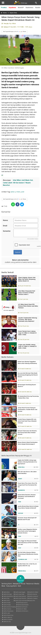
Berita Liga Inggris (20, 592)
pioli (22, 191)
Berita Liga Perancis (20, 598)
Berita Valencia (7, 617)
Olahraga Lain (22, 559)
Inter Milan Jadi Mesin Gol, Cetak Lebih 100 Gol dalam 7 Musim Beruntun (18, 182)
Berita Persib (6, 602)
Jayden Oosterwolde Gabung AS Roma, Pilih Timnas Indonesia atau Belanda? (27, 319)
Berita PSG (32, 600)
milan (18, 191)
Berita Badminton (8, 596)
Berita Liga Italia (19, 594)
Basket (37, 7)
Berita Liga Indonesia (21, 600)
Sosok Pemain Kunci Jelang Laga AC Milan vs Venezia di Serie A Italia (27, 332)
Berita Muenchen (8, 615)
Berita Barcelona (22, 602)
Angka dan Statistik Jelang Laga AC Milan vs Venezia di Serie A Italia (27, 346)
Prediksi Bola (22, 571)
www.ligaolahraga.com (23, 633)
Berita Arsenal (33, 594)
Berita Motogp (7, 594)
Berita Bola (6, 592)
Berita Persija (7, 605)
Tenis (19, 502)
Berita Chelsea (33, 598)
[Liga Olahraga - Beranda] (20, 2)
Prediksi (4, 7)
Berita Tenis (6, 600)
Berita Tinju (6, 598)
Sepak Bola (21, 467)
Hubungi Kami (11, 586)
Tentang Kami (6, 583)
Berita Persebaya (8, 611)
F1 (18, 525)
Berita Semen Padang (9, 607)
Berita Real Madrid (23, 605)
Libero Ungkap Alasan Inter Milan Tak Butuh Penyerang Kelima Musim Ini (26, 279)
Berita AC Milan (22, 609)
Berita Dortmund (22, 607)
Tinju (19, 536)
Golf (19, 548)
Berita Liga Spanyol (20, 596)
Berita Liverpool (33, 596)
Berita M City (7, 621)
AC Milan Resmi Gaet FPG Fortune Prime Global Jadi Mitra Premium (28, 306)
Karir (19, 586)
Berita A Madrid (7, 619)
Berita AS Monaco (23, 611)
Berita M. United (33, 592)
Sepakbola (12, 7)
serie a (13, 191)
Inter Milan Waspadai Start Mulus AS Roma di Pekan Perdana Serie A (26, 292)
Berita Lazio (6, 613)
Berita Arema (7, 609)
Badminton (29, 7)
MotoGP (21, 7)
